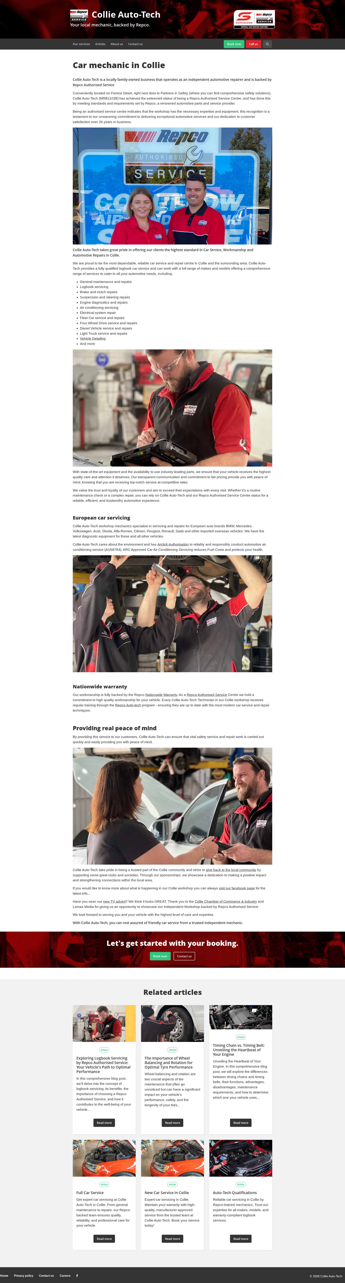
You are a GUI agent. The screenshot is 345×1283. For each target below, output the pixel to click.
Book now (234, 44)
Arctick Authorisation (173, 544)
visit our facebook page (237, 888)
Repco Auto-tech (128, 705)
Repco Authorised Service (207, 695)
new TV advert (114, 901)
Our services (81, 44)
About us (117, 44)
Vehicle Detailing (93, 338)
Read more (104, 1123)
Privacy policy (23, 1275)
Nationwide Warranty (161, 695)
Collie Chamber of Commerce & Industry (226, 901)
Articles (100, 44)
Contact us (135, 44)
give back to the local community (231, 870)
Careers (65, 1275)
